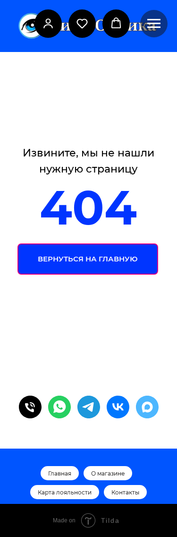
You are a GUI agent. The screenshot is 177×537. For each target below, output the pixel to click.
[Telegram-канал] (88, 407)
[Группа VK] (118, 407)
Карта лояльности (65, 492)
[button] (48, 23)
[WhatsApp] (59, 407)
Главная (59, 473)
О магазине (108, 473)
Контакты (125, 492)
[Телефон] (30, 407)
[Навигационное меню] (153, 23)
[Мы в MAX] (147, 407)
